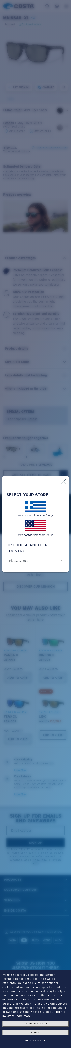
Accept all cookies (35, 1024)
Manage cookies (35, 1041)
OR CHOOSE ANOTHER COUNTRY (27, 548)
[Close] (63, 481)
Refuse (35, 1032)
